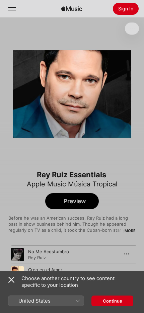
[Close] (11, 280)
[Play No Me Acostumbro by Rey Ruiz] (17, 254)
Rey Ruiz (37, 257)
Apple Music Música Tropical (72, 184)
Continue (112, 301)
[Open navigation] (12, 8)
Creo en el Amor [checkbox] (45, 269)
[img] (71, 9)
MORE (130, 230)
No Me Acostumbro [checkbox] (48, 251)
